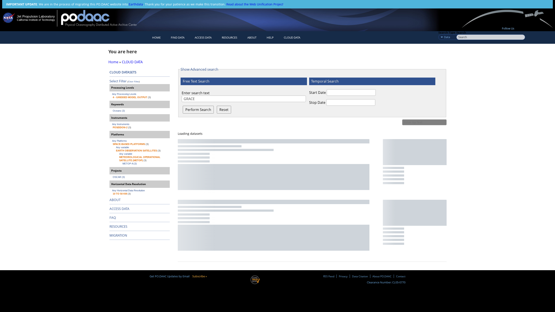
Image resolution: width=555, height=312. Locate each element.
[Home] (102, 18)
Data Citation (360, 276)
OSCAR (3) (119, 177)
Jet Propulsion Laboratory (36, 16)
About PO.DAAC (382, 276)
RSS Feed (328, 276)
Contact (400, 276)
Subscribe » (199, 276)
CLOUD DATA (292, 37)
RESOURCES (229, 37)
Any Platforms (119, 141)
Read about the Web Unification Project (254, 4)
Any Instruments (120, 124)
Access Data (203, 37)
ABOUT (115, 200)
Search (461, 32)
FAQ (112, 217)
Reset (224, 109)
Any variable (122, 147)
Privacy (343, 276)
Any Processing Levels (124, 94)
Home (156, 37)
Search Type (446, 32)
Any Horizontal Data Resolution (128, 190)
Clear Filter (133, 81)
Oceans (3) (119, 110)
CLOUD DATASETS (122, 72)
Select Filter (118, 81)
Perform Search (198, 109)
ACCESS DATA (119, 208)
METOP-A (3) (129, 163)
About (251, 37)
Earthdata (136, 4)
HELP (270, 37)
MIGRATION (118, 235)
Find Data (177, 37)
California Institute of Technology (36, 19)
